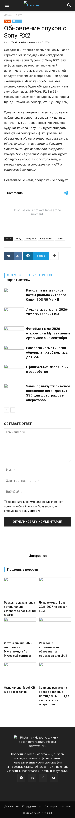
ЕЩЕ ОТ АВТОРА (18, 280)
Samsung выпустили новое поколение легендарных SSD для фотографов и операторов (54, 696)
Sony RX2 (31, 238)
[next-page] (12, 410)
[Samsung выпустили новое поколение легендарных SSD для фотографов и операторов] (14, 391)
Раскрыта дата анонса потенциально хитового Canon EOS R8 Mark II (46, 294)
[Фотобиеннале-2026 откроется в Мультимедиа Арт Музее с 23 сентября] (14, 333)
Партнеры (51, 806)
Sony (19, 15)
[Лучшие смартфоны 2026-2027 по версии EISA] (14, 314)
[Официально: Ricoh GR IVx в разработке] (14, 372)
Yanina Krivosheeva (23, 42)
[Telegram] (21, 778)
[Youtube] (54, 778)
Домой (8, 15)
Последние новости (22, 569)
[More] (54, 256)
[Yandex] (43, 778)
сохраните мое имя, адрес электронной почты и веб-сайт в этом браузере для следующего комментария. (33, 506)
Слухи (60, 238)
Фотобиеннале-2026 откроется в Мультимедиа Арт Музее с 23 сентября (48, 333)
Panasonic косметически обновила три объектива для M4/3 (47, 352)
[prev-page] (6, 410)
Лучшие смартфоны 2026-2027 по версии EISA (53, 607)
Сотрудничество (32, 806)
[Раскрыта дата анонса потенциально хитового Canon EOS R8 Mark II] (14, 295)
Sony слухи (46, 238)
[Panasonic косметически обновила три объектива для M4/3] (14, 352)
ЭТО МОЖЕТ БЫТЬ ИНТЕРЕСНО (29, 275)
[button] (6, 5)
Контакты (65, 806)
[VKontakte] (32, 778)
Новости (17, 21)
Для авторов (11, 806)
